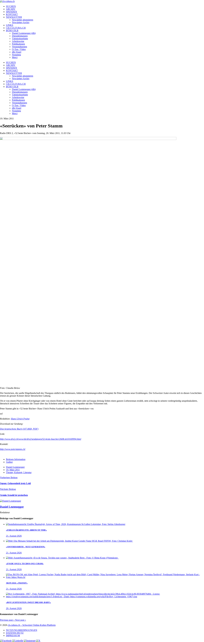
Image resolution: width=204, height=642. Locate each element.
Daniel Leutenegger (15, 467)
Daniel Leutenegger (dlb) (24, 33)
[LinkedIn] (17, 640)
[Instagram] (30, 640)
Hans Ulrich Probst (20, 418)
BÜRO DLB (12, 30)
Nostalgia (16, 54)
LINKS (9, 25)
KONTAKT (12, 14)
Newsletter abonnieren (22, 20)
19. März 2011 (13, 469)
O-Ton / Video (19, 49)
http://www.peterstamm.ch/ (12, 449)
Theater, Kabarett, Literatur (19, 472)
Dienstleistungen (20, 36)
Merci (14, 57)
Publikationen (18, 44)
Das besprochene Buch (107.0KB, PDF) (19, 429)
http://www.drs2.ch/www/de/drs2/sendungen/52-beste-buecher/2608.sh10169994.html (40, 439)
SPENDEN (11, 11)
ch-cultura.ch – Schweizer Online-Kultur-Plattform (32, 625)
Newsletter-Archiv (20, 22)
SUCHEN (11, 6)
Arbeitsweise (18, 41)
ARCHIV (10, 9)
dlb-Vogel (16, 52)
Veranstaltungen (19, 46)
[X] (38, 640)
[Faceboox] (6, 640)
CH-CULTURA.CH (16, 28)
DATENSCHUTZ (15, 633)
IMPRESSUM (13, 635)
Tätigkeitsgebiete (20, 38)
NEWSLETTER (14, 17)
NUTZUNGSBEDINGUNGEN (21, 630)
